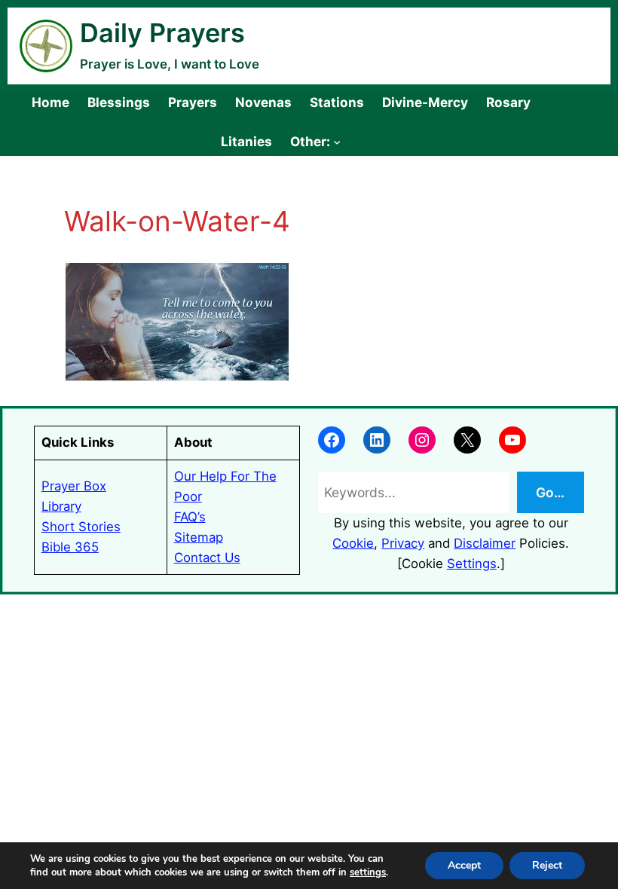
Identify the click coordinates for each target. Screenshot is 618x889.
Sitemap (198, 537)
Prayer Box (73, 485)
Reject (547, 865)
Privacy (402, 543)
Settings (472, 563)
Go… (550, 492)
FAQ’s (190, 516)
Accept (464, 865)
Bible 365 (70, 546)
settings (368, 872)
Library (61, 506)
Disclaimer (485, 543)
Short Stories (81, 526)
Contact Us (207, 557)
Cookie (353, 543)
